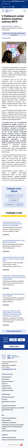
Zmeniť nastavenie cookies (9, 430)
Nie (22, 339)
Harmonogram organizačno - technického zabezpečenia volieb (13, 408)
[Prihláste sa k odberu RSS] (11, 6)
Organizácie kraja (6, 377)
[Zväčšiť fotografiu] (14, 62)
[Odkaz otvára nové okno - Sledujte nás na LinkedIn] (9, 6)
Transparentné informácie (9, 405)
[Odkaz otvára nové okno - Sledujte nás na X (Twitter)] (7, 6)
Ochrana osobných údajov (9, 437)
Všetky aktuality (6, 38)
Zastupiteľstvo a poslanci (9, 401)
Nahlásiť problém (14, 346)
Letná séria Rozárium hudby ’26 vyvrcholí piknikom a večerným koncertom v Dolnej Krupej (13, 258)
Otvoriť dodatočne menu (6, 3)
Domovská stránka (7, 26)
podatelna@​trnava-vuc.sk (9, 369)
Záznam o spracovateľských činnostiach (13, 439)
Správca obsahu (6, 420)
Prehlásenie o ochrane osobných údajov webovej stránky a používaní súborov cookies (13, 426)
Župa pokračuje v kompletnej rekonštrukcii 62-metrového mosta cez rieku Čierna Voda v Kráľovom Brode (14, 277)
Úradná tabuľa (6, 385)
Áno (14, 339)
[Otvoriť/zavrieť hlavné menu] (24, 11)
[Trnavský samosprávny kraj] (8, 11)
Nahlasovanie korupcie (8, 397)
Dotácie (4, 383)
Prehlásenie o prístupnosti (9, 422)
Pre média (4, 399)
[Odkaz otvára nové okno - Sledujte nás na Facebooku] (1, 6)
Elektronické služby (7, 381)
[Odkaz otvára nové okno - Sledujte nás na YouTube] (13, 6)
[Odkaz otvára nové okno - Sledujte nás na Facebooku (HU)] (3, 6)
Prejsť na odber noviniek (13, 331)
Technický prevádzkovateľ (9, 418)
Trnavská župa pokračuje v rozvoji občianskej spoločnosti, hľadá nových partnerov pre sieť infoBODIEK (12, 223)
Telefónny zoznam (7, 388)
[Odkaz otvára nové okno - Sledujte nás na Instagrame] (5, 6)
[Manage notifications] (21, 445)
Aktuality (15, 26)
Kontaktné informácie (7, 390)
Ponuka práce (5, 379)
